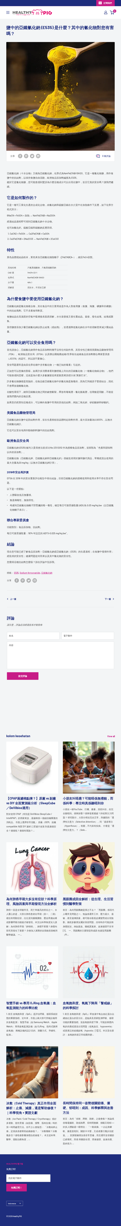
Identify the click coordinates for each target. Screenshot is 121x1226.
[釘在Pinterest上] (26, 156)
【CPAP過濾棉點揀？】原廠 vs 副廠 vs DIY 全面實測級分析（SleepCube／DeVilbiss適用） (31, 803)
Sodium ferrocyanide (30, 572)
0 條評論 (106, 156)
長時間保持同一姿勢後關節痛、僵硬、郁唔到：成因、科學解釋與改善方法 (88, 1107)
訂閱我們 (108, 3)
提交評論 (22, 676)
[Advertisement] (60, 711)
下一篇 (108, 599)
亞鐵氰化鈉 (46, 572)
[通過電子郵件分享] (38, 156)
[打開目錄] (7, 12)
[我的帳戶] (105, 12)
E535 (16, 572)
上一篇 (13, 599)
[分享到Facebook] (20, 156)
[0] (112, 12)
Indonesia (12, 1203)
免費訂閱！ (16, 1187)
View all (111, 736)
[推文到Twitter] (32, 156)
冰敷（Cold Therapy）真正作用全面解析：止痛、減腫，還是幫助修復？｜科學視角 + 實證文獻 (31, 1107)
